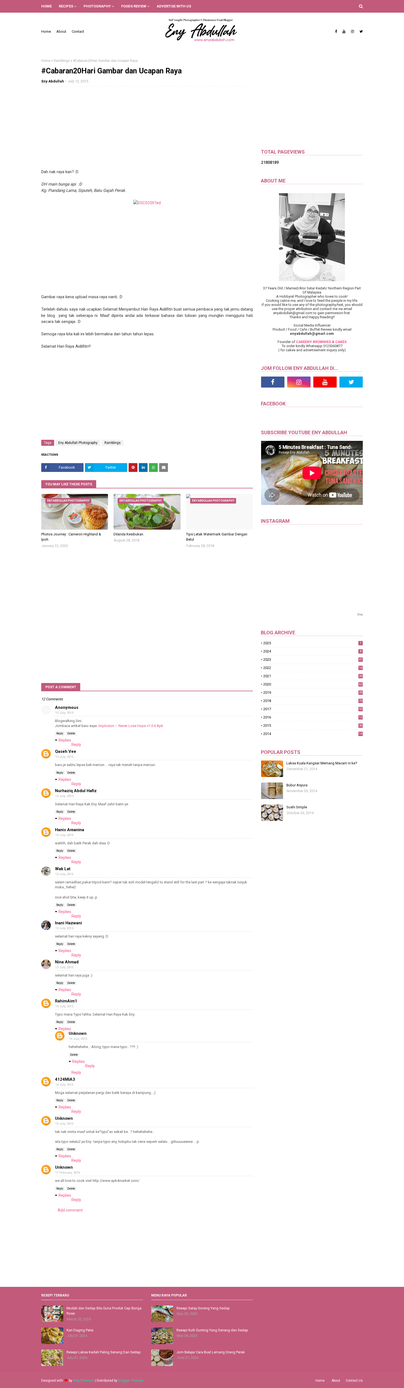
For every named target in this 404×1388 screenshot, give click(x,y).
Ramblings (62, 61)
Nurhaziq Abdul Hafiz (76, 790)
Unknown (78, 1033)
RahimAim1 (66, 1001)
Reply (59, 733)
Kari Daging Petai (80, 1330)
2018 (312, 701)
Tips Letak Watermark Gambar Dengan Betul (216, 537)
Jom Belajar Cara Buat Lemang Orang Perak (210, 1352)
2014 (312, 734)
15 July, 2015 (78, 1039)
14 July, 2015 (64, 1006)
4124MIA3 (65, 1079)
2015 (312, 725)
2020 (312, 684)
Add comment (70, 1210)
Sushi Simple (296, 807)
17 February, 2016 (67, 1172)
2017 (312, 709)
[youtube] (344, 31)
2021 (312, 676)
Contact (78, 31)
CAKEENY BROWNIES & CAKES (321, 342)
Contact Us (354, 1381)
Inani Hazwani (68, 922)
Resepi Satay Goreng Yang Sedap (203, 1308)
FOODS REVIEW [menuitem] (133, 6)
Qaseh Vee (65, 751)
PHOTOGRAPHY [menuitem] (97, 6)
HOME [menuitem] (46, 6)
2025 (312, 643)
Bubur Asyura (297, 785)
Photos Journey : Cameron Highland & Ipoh (71, 537)
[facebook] (336, 31)
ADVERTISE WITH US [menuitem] (174, 6)
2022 (312, 668)
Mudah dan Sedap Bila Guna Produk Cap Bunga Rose (104, 1311)
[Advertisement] (147, 130)
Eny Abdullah (52, 81)
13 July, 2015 (64, 713)
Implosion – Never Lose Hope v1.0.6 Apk (130, 726)
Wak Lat (62, 868)
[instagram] (352, 31)
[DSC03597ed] (147, 202)
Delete (71, 733)
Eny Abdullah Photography (78, 443)
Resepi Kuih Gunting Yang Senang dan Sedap (212, 1330)
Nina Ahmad (67, 962)
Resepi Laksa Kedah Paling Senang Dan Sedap (104, 1352)
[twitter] (360, 31)
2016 (312, 717)
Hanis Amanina (69, 829)
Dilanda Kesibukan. (129, 534)
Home (46, 31)
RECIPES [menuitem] (66, 6)
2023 (312, 659)
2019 (312, 692)
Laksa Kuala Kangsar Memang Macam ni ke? (321, 763)
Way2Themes (83, 1381)
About (61, 31)
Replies (65, 740)
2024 (312, 651)
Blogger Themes (130, 1381)
